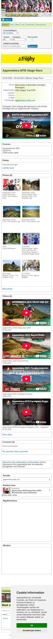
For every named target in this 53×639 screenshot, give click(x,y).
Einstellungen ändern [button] (32, 630)
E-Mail (4, 614)
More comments (21, 451)
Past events (33, 37)
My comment (7, 451)
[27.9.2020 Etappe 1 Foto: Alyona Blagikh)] (31, 271)
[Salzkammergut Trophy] (26, 62)
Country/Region (10, 30)
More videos (7, 435)
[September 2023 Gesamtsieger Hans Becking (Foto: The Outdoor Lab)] (31, 190)
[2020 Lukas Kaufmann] (11, 244)
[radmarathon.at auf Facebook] (36, 10)
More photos (7, 289)
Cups (22, 24)
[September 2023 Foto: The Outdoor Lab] (11, 217)
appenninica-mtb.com (25, 100)
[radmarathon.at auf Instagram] (41, 10)
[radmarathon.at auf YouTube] (47, 10)
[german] (3, 4)
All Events (5, 24)
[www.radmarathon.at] (19, 16)
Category (16, 37)
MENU (8, 20)
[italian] (11, 4)
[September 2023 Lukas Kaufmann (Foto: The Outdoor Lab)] (11, 190)
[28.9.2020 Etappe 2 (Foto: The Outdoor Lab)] (11, 271)
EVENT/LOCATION (11, 44)
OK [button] (32, 625)
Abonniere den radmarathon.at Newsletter (20, 462)
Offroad (17, 24)
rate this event (8, 168)
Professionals (30, 24)
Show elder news (9, 495)
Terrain (6, 37)
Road (11, 24)
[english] (7, 4)
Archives (5, 618)
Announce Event (41, 24)
